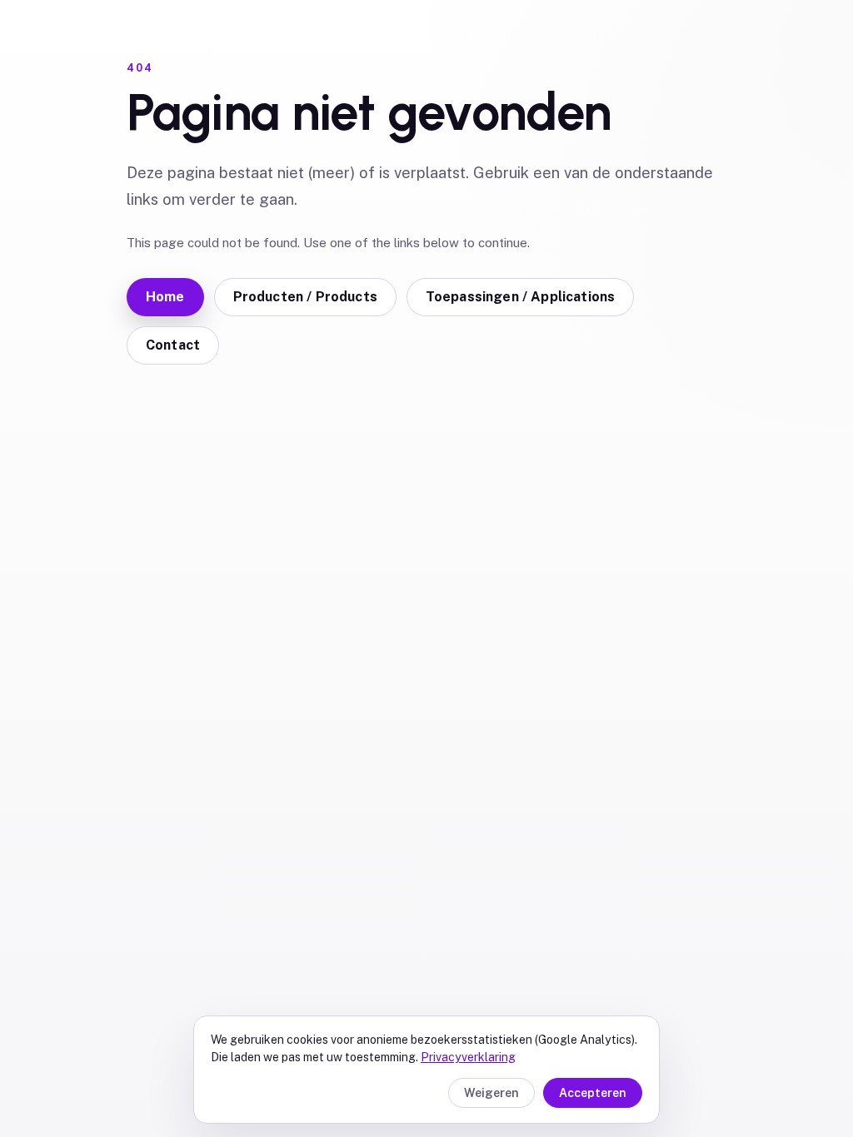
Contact (173, 345)
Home (165, 297)
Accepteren (592, 1093)
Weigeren (491, 1093)
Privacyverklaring (468, 1057)
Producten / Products (305, 297)
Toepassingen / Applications (520, 297)
